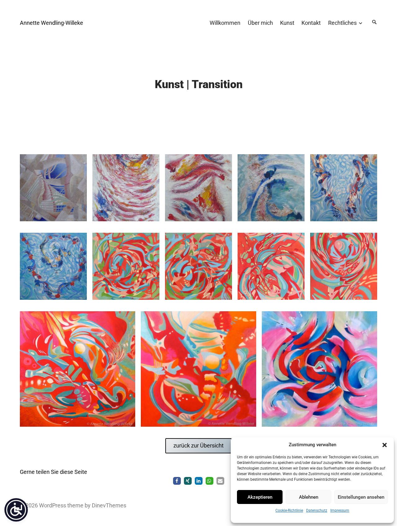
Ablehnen (308, 497)
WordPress (52, 505)
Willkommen (225, 23)
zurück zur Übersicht (198, 445)
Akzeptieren (260, 497)
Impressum (339, 510)
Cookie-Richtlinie (289, 510)
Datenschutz (316, 510)
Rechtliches (342, 23)
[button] (384, 445)
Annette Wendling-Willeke (51, 23)
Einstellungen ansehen (361, 497)
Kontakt (311, 23)
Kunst (287, 23)
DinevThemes (108, 505)
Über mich (260, 23)
